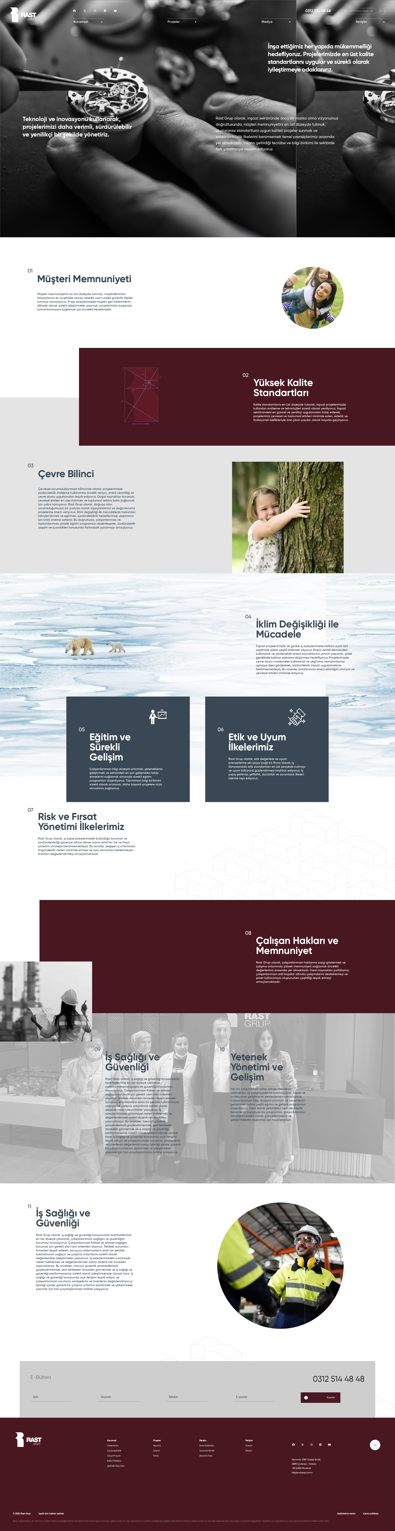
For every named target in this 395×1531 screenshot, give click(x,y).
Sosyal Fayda (114, 1456)
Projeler (174, 22)
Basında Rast (206, 1456)
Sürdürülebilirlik (114, 1451)
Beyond (157, 1445)
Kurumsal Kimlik (206, 1451)
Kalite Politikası (114, 1461)
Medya (267, 22)
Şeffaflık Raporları (116, 1466)
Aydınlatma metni (346, 1513)
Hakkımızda (112, 1445)
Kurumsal (81, 22)
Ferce (156, 1456)
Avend (156, 1451)
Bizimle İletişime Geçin (356, 11)
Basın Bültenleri (206, 1445)
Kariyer (248, 1445)
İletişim (361, 22)
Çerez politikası (370, 1513)
